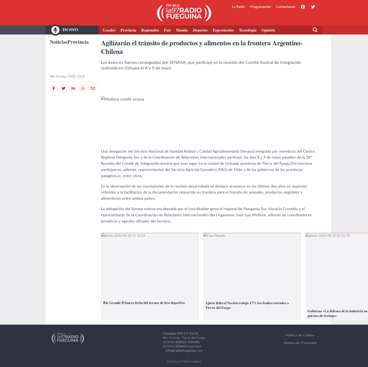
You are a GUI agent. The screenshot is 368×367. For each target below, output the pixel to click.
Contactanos (285, 7)
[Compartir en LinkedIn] (73, 88)
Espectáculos (223, 30)
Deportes (200, 30)
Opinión (268, 30)
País (167, 30)
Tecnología (247, 30)
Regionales (150, 30)
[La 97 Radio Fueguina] (184, 13)
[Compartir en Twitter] (63, 88)
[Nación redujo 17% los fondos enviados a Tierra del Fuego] (252, 276)
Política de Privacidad (300, 343)
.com (184, 350)
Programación (260, 7)
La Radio (238, 7)
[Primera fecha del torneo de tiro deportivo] (150, 276)
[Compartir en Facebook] (54, 88)
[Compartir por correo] (93, 88)
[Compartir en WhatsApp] (83, 88)
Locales (109, 30)
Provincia (128, 30)
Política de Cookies (300, 335)
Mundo (182, 30)
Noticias (59, 41)
